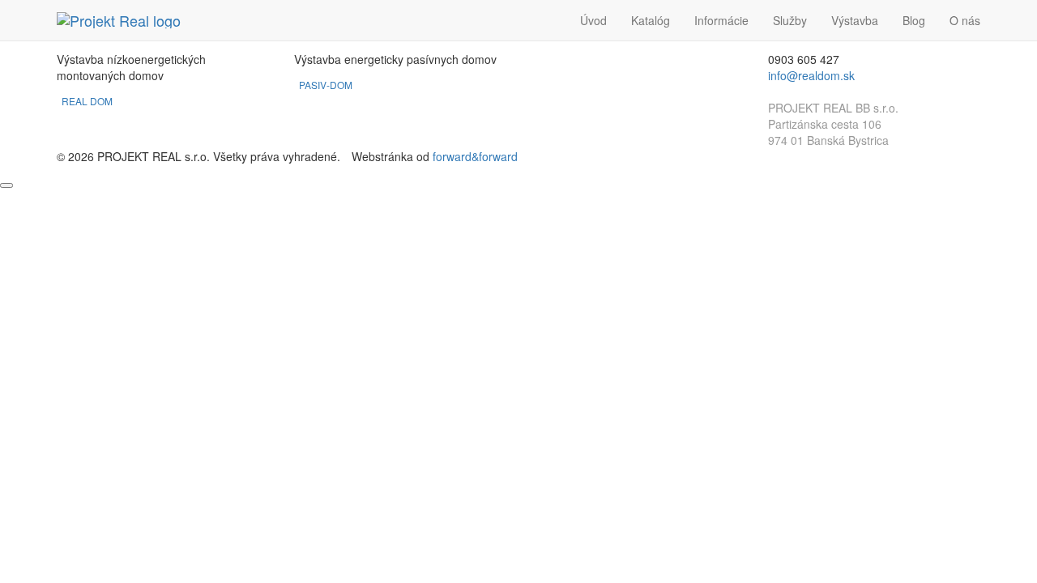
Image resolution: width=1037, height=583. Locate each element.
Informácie (721, 20)
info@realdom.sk (811, 75)
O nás (965, 20)
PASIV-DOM (327, 84)
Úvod (593, 20)
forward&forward (475, 156)
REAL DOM (88, 101)
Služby (790, 20)
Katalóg (650, 20)
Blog (914, 20)
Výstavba (854, 20)
